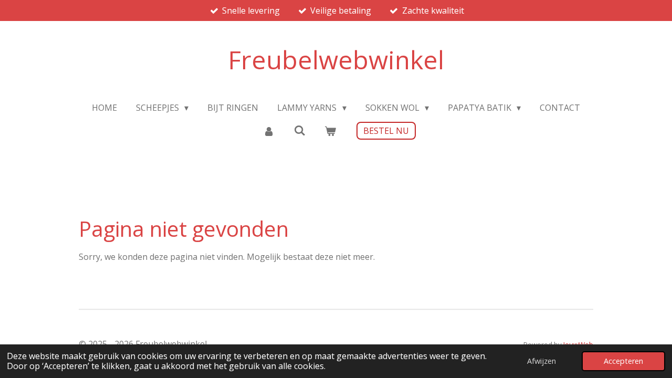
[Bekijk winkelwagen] (330, 131)
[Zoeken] (299, 130)
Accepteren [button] (623, 361)
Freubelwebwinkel (336, 60)
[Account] (268, 131)
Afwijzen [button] (541, 361)
